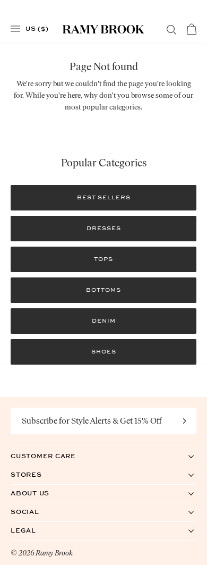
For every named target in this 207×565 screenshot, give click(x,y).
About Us (41, 493)
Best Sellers (104, 197)
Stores (37, 474)
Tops (103, 259)
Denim (104, 320)
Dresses (104, 228)
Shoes (103, 351)
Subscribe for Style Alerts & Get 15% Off (92, 421)
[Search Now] (171, 30)
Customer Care (54, 456)
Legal (34, 530)
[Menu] (15, 29)
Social (36, 512)
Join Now (184, 421)
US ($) (37, 28)
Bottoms (103, 289)
